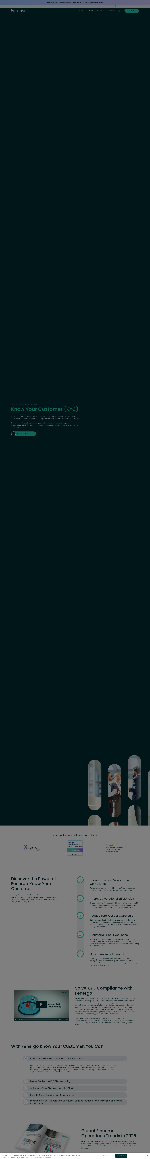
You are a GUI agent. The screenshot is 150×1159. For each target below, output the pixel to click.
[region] (75, 1156)
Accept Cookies (121, 1156)
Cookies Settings (108, 1156)
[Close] (147, 1156)
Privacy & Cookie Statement (42, 1157)
